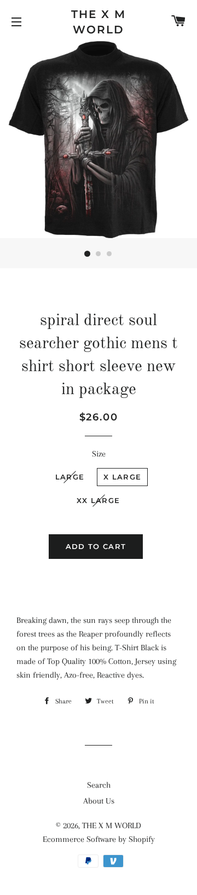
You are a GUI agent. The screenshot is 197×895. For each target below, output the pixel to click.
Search (99, 785)
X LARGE (122, 476)
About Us (98, 801)
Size (99, 454)
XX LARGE (98, 500)
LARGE (70, 476)
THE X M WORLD (98, 22)
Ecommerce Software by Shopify (99, 839)
